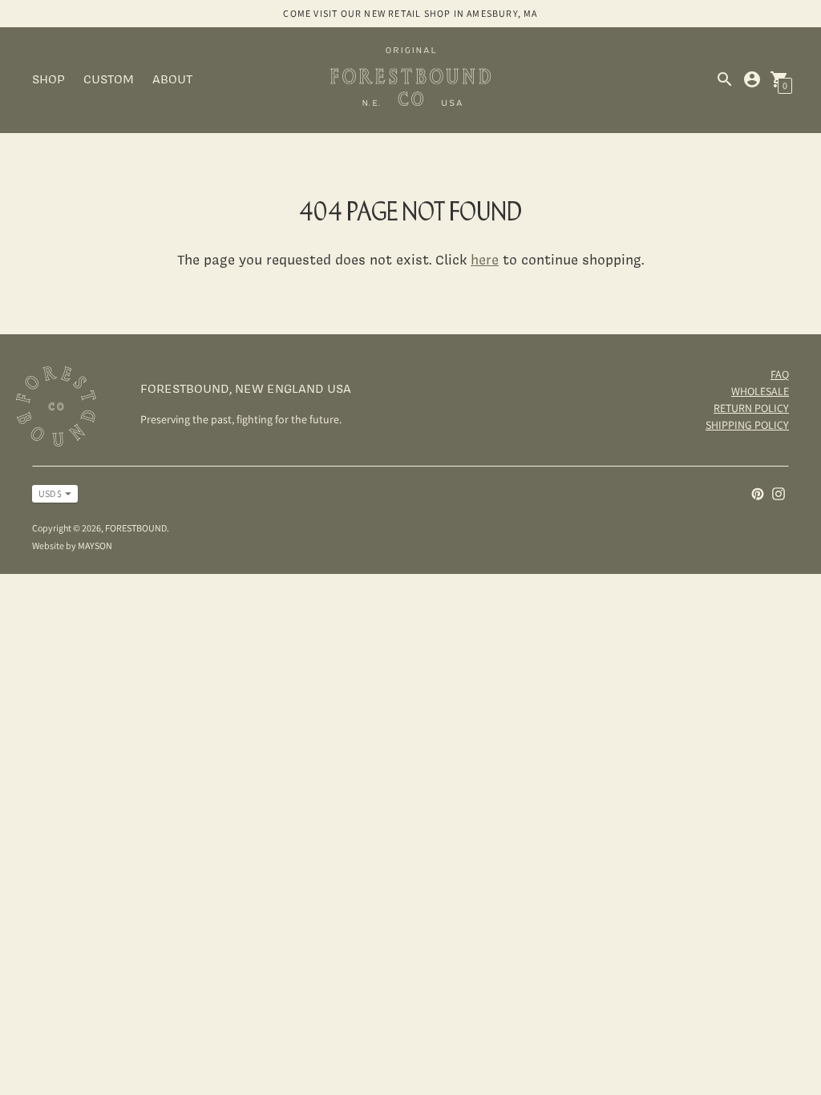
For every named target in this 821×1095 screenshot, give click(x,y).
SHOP (48, 79)
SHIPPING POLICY (747, 425)
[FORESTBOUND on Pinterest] (757, 492)
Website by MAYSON (72, 545)
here (485, 259)
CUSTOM (108, 79)
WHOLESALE (760, 391)
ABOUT (172, 79)
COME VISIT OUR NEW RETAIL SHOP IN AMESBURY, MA (410, 13)
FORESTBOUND (136, 528)
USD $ (50, 493)
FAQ (779, 374)
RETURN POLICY (751, 408)
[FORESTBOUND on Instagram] (778, 492)
